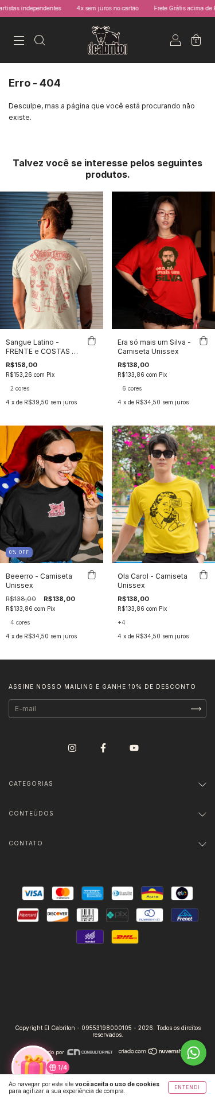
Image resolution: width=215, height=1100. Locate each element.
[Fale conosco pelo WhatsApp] (193, 1053)
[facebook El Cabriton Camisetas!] (104, 747)
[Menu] (19, 41)
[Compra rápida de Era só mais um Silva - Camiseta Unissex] (203, 340)
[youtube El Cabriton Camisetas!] (134, 747)
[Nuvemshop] (154, 1052)
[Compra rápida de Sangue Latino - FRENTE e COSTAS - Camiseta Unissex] (91, 340)
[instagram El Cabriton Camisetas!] (73, 747)
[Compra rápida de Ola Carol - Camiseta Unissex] (203, 574)
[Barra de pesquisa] (39, 41)
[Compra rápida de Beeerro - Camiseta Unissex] (91, 574)
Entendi (187, 1087)
